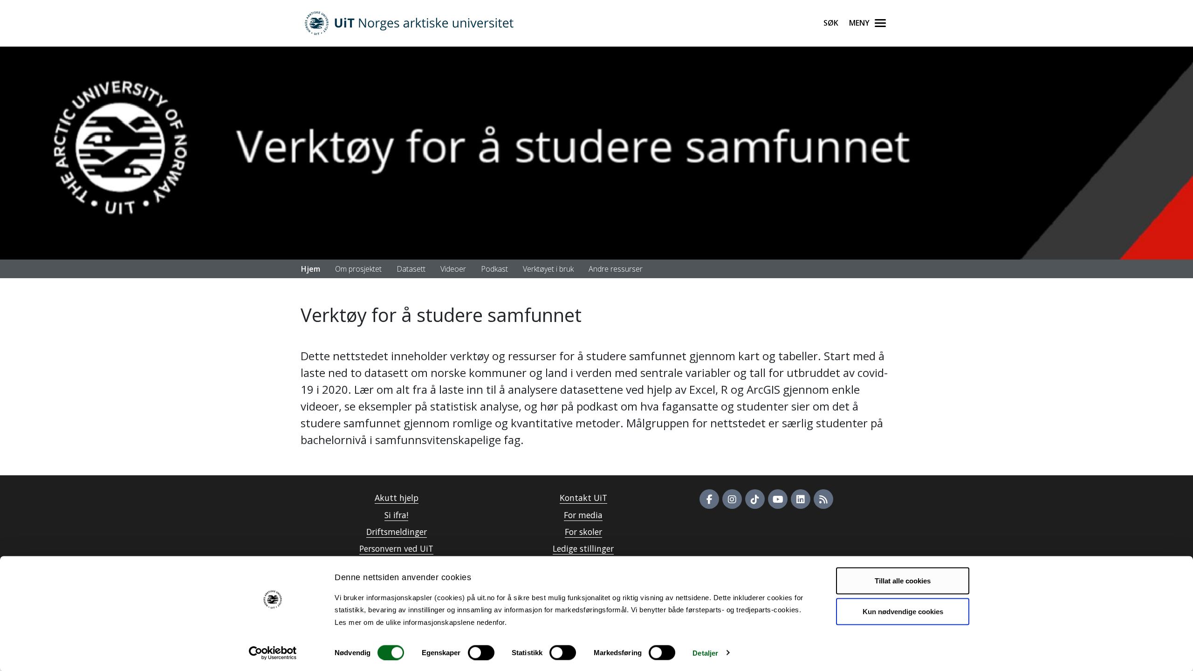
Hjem (310, 269)
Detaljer (705, 653)
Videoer (453, 269)
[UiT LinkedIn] (800, 499)
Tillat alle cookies (903, 581)
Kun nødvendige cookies (903, 611)
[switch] (481, 652)
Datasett (411, 269)
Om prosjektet (358, 269)
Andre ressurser (616, 269)
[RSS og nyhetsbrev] (823, 499)
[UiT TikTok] (755, 499)
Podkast (494, 269)
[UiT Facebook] (709, 499)
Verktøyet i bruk (548, 269)
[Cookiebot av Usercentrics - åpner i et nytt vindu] (273, 653)
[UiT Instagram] (732, 499)
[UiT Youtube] (778, 499)
